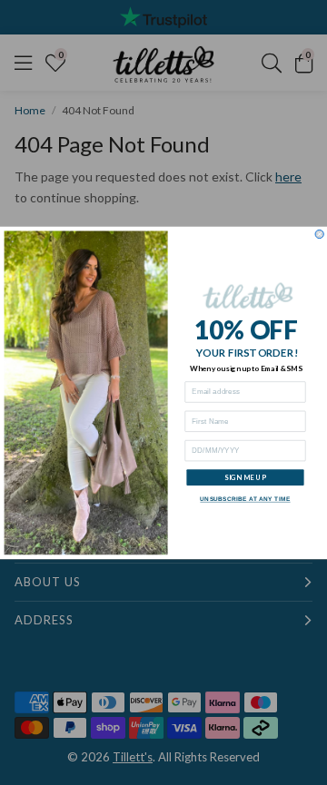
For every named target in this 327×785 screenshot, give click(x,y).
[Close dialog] (319, 234)
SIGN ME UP (245, 477)
